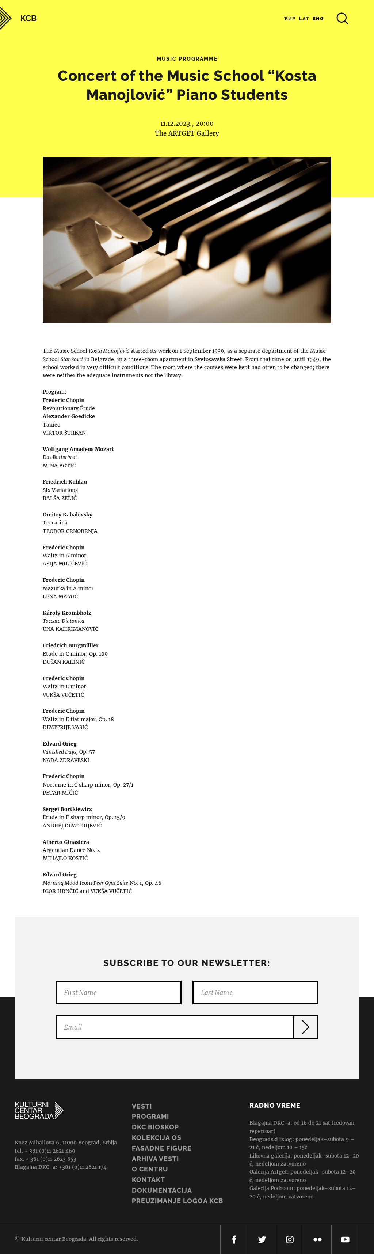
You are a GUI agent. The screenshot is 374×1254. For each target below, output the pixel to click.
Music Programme (187, 59)
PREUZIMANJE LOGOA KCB (177, 1201)
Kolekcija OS (157, 1137)
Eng (318, 18)
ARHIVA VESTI (155, 1159)
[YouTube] (345, 1239)
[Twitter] (262, 1239)
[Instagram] (290, 1239)
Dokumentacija (162, 1190)
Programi (150, 1116)
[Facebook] (234, 1239)
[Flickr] (317, 1239)
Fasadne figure (162, 1148)
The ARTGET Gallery (187, 133)
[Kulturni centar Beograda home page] (18, 18)
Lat (304, 18)
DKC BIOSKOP (155, 1127)
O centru (150, 1169)
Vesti (142, 1106)
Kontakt (148, 1179)
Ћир (289, 18)
